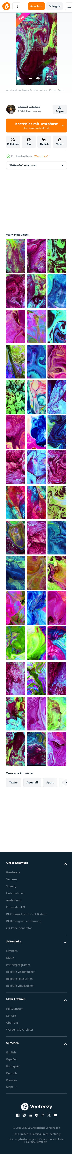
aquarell (32, 1064)
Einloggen (55, 6)
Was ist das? (41, 156)
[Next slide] (57, 1064)
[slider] (30, 78)
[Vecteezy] (6, 6)
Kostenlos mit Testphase (36, 125)
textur (13, 1064)
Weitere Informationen (23, 165)
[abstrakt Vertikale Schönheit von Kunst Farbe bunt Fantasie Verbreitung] (15, 256)
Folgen (60, 111)
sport (50, 1064)
